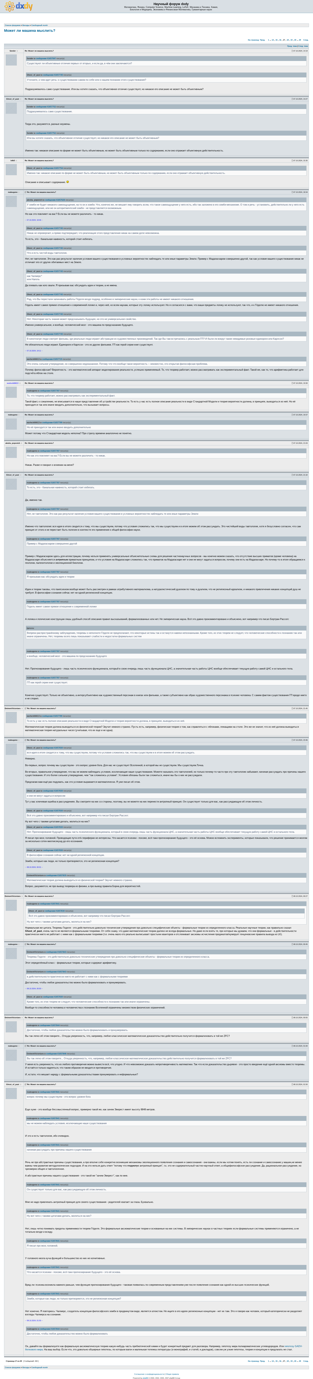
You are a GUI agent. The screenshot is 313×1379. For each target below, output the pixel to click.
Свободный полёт (39, 1367)
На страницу (253, 40)
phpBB (145, 1378)
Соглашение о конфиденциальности (149, 1374)
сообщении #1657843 (56, 952)
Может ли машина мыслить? (29, 31)
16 (280, 40)
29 (300, 40)
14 (273, 40)
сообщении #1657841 (49, 904)
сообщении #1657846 (56, 1054)
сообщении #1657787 (49, 391)
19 (291, 40)
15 (276, 40)
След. (305, 40)
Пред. (262, 40)
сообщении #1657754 (53, 168)
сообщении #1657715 (52, 359)
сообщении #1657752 (46, 107)
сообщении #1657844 (49, 1025)
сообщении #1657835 (56, 875)
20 (295, 40)
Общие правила (172, 1374)
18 (288, 40)
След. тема (303, 46)
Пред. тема (292, 46)
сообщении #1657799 (52, 422)
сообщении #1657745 (53, 75)
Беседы (25, 1367)
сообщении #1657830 (53, 748)
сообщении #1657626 (55, 200)
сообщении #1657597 (46, 58)
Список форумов (13, 1367)
